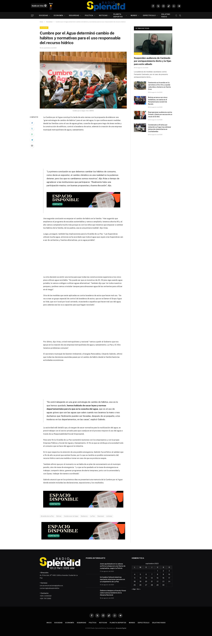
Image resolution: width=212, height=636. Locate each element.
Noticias (103, 15)
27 (146, 585)
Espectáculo (149, 15)
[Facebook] (32, 123)
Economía (58, 15)
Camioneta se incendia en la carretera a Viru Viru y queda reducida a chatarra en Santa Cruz (159, 86)
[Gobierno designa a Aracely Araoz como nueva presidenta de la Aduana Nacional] (92, 593)
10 (169, 574)
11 (134, 578)
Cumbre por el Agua (71, 516)
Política (89, 15)
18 (134, 581)
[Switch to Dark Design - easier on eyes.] (176, 15)
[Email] (32, 145)
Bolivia (59, 516)
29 (157, 585)
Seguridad (74, 15)
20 (146, 581)
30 (163, 585)
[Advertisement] (83, 149)
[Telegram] (32, 140)
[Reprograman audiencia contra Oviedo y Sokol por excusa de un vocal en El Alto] (140, 115)
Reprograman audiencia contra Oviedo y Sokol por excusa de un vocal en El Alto (160, 114)
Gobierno (84, 516)
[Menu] (32, 15)
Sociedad (43, 15)
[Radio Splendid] (106, 6)
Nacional (101, 516)
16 (163, 578)
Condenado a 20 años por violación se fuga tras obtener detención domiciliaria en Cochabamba (159, 128)
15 (157, 578)
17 (169, 578)
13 (146, 578)
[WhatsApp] (32, 134)
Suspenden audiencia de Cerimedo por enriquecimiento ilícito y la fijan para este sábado (152, 61)
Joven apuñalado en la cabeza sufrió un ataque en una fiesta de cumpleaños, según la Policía (112, 566)
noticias (109, 516)
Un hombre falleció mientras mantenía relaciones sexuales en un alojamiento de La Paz (112, 579)
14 (152, 578)
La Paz (92, 516)
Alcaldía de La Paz (47, 516)
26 (140, 585)
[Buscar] (180, 15)
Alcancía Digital (121, 628)
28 (152, 585)
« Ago (134, 589)
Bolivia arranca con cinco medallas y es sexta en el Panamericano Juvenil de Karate (157, 101)
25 (135, 585)
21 (152, 581)
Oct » (138, 589)
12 (140, 578)
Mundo (134, 15)
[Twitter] (32, 128)
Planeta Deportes (118, 15)
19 (140, 581)
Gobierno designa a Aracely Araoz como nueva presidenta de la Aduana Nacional (113, 593)
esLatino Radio (165, 15)
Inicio (49, 623)
